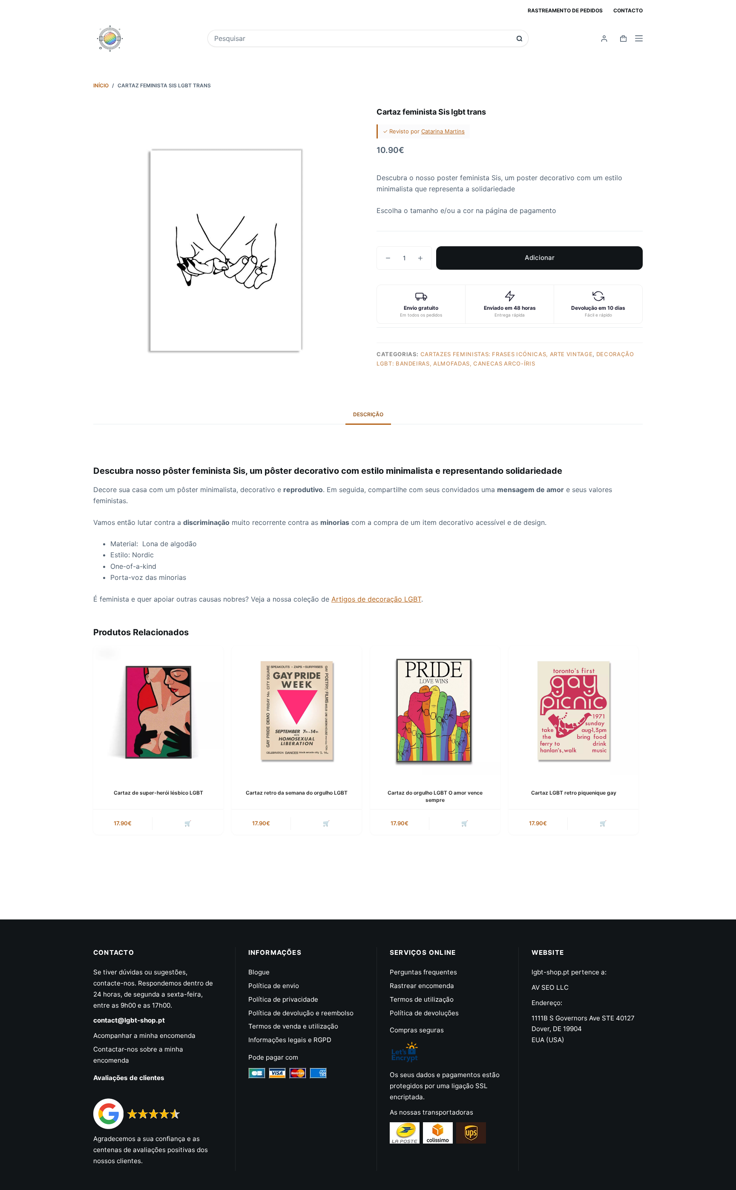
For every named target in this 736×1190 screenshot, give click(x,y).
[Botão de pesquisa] (519, 38)
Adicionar (540, 258)
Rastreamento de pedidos (565, 10)
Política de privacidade (283, 999)
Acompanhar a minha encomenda (144, 1036)
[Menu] (639, 38)
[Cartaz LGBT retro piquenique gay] (573, 710)
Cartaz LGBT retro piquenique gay (573, 792)
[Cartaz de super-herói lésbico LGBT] (158, 710)
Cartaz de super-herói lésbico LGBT (158, 792)
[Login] (604, 38)
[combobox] (362, 38)
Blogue (259, 972)
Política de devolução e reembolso (301, 1013)
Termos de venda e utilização (293, 1026)
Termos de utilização (422, 999)
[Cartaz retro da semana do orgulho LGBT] (297, 710)
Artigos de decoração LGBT (376, 599)
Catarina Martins (443, 131)
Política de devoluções (424, 1013)
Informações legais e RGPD (289, 1040)
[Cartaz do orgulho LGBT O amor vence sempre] (435, 710)
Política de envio (273, 986)
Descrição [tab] (368, 414)
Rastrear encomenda (422, 986)
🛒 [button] (187, 823)
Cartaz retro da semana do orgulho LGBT (297, 792)
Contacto (628, 10)
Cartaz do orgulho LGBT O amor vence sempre (435, 796)
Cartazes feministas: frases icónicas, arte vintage (506, 354)
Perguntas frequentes (423, 972)
